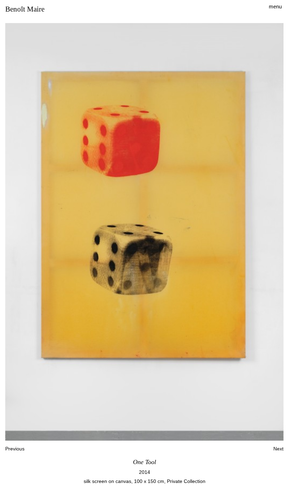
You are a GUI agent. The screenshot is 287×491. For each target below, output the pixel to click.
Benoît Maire (24, 9)
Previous (14, 448)
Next (278, 448)
